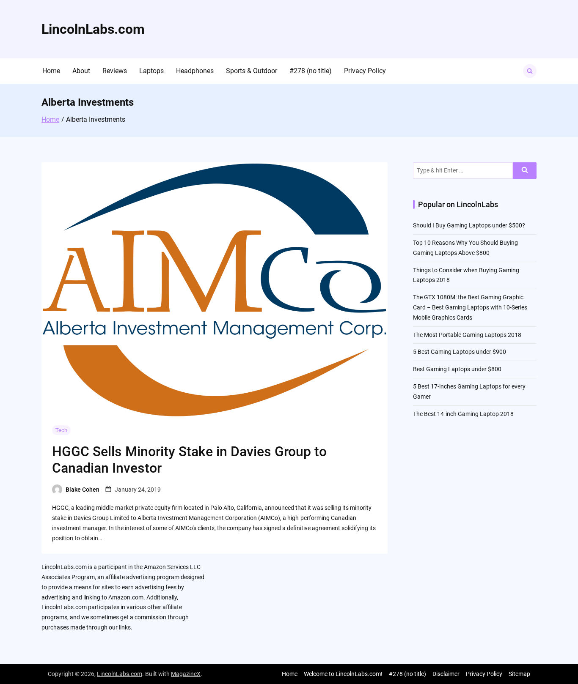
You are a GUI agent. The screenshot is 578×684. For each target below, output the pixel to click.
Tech (61, 430)
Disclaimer (446, 673)
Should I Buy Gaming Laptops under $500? (469, 225)
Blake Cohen (82, 489)
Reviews (114, 71)
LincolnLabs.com (93, 29)
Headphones (195, 71)
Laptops (151, 71)
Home (51, 71)
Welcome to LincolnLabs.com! (343, 673)
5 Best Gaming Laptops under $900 (459, 351)
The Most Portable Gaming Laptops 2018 (467, 334)
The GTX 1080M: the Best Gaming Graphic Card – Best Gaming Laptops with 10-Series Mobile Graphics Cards (470, 307)
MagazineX (186, 673)
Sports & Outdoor (251, 71)
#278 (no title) (310, 71)
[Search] (525, 170)
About (81, 71)
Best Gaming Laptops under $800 (457, 369)
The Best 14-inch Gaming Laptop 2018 (463, 413)
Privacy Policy (365, 71)
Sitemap (519, 673)
